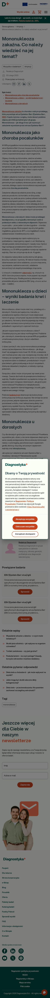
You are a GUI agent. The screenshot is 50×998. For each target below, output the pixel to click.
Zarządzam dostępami (25, 534)
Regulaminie (21, 501)
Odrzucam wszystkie (25, 527)
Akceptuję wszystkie (25, 519)
